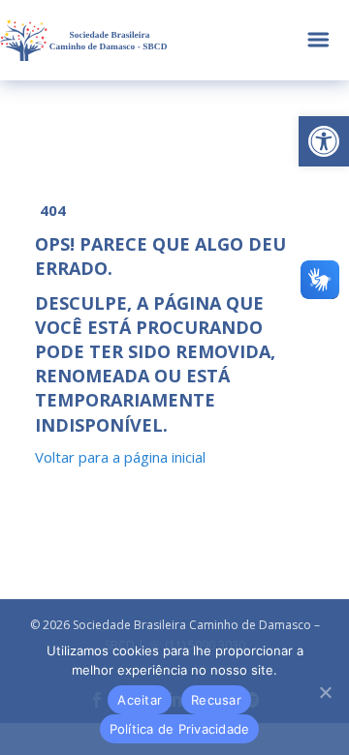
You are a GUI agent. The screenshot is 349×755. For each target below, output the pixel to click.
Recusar (216, 700)
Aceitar (139, 700)
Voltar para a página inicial (120, 457)
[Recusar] (324, 692)
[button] (324, 141)
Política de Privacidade (180, 729)
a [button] (318, 40)
